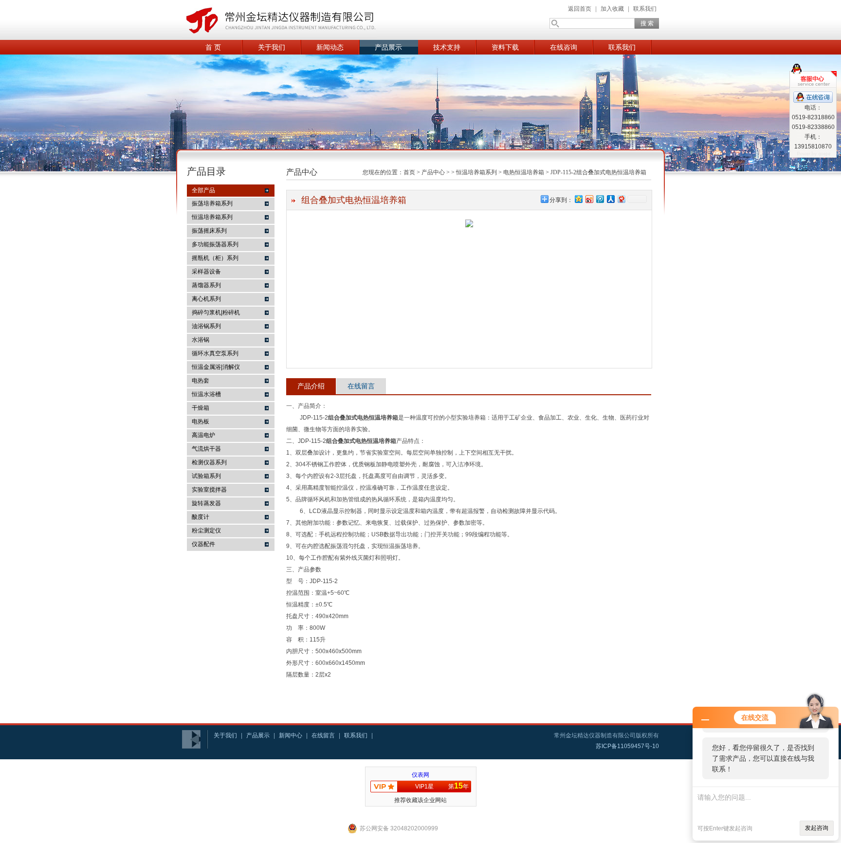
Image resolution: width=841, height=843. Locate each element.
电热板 (200, 421)
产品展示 (388, 47)
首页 (409, 172)
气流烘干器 (206, 448)
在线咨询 (563, 47)
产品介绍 (311, 386)
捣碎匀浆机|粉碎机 (216, 312)
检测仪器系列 (209, 462)
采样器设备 (206, 271)
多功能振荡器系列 (215, 244)
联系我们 (645, 8)
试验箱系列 (206, 476)
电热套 (200, 380)
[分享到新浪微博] (589, 199)
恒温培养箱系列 (212, 217)
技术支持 (446, 47)
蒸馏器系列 (206, 285)
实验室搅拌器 (209, 489)
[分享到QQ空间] (578, 199)
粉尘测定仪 (206, 530)
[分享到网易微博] (621, 199)
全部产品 (203, 190)
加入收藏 (612, 8)
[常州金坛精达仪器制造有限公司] (279, 20)
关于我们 (271, 47)
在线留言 (361, 386)
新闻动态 (330, 47)
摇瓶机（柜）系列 (215, 258)
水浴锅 (200, 339)
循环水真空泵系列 (215, 353)
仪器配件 (203, 544)
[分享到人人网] (610, 199)
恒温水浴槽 (206, 394)
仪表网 (420, 774)
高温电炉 (203, 435)
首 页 (213, 47)
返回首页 (579, 8)
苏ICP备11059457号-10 (627, 746)
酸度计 (200, 516)
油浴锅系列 (206, 326)
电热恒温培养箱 (523, 172)
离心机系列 (206, 298)
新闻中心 (290, 735)
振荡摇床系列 (209, 230)
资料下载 (505, 47)
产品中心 (433, 172)
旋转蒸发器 (206, 503)
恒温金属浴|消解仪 (216, 367)
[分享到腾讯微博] (599, 199)
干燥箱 (200, 407)
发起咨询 (816, 828)
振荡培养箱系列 (212, 203)
